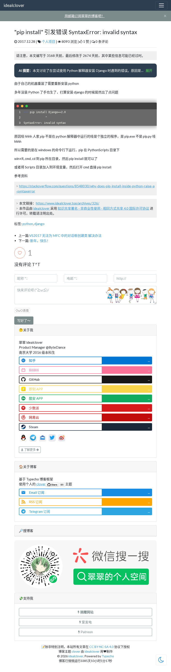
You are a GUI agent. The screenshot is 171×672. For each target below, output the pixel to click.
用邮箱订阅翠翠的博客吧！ (85, 16)
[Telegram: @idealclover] (33, 437)
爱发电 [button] (86, 622)
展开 (149, 70)
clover (41, 484)
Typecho (108, 656)
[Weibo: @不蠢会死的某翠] (61, 437)
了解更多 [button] (29, 449)
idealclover (14, 5)
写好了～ (24, 320)
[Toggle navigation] (161, 5)
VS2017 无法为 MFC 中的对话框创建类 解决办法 (65, 236)
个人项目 (48, 41)
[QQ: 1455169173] (23, 437)
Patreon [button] (86, 632)
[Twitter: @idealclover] (52, 437)
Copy (151, 106)
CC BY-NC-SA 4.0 (101, 647)
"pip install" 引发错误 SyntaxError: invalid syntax (75, 32)
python (27, 224)
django (39, 224)
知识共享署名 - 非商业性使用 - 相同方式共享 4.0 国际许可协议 (103, 208)
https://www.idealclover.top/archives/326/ (67, 203)
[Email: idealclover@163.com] (43, 437)
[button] (85, 612)
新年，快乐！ (40, 241)
